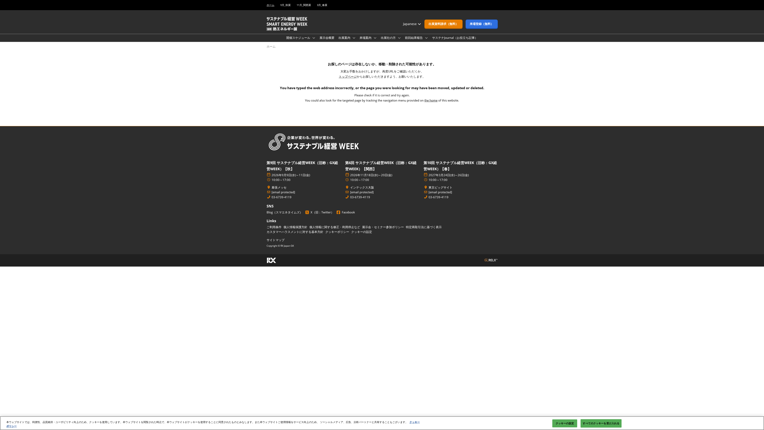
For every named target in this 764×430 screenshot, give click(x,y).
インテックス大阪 (362, 187)
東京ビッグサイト (440, 187)
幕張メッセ (279, 187)
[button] (443, 24)
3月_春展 (322, 5)
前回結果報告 (414, 38)
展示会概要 (327, 38)
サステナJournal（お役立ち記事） (455, 38)
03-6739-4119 (281, 197)
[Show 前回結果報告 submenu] (426, 37)
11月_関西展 (304, 5)
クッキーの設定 (565, 423)
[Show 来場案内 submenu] (375, 37)
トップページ (348, 76)
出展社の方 (389, 38)
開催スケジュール (298, 38)
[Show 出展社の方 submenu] (399, 37)
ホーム (270, 5)
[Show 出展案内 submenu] (354, 37)
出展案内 (344, 38)
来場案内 (366, 38)
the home (431, 100)
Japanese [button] (410, 24)
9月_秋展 (285, 5)
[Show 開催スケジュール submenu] (314, 37)
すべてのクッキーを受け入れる (601, 423)
